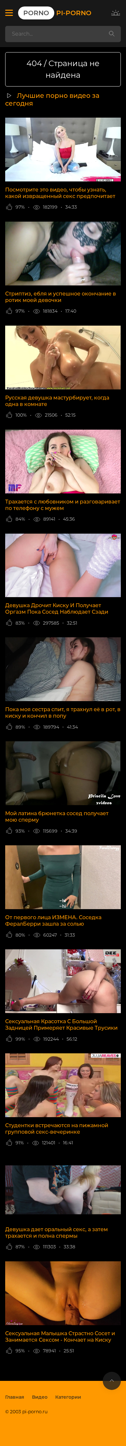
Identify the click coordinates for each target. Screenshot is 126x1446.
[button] (9, 13)
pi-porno (57, 13)
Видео (39, 1397)
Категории (68, 1397)
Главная (14, 1397)
